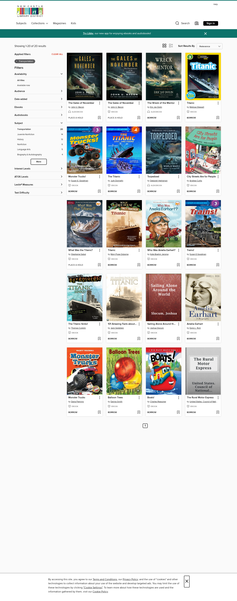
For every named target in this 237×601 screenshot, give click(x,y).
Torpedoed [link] (153, 176)
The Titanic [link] (114, 176)
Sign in (211, 23)
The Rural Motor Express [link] (200, 397)
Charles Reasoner (158, 401)
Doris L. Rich (195, 328)
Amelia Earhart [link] (195, 324)
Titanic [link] (190, 103)
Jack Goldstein (117, 328)
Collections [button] (38, 23)
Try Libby (88, 33)
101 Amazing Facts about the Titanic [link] (122, 324)
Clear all (57, 54)
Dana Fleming (77, 401)
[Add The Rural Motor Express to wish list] (218, 412)
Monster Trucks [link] (76, 397)
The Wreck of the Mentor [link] (161, 103)
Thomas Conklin (78, 328)
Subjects (21, 23)
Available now (23, 85)
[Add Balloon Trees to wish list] (139, 412)
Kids (73, 23)
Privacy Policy (130, 579)
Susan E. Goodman (79, 180)
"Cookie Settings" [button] (93, 587)
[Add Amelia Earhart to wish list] (218, 339)
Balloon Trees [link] (115, 397)
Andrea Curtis (196, 180)
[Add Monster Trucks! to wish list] (99, 191)
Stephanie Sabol (78, 254)
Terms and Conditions (105, 579)
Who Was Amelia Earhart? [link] (161, 250)
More (38, 161)
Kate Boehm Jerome (159, 254)
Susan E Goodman (198, 254)
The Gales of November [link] (81, 103)
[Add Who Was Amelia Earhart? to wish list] (178, 265)
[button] (182, 24)
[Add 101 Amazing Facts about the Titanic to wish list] (139, 339)
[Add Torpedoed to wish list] (178, 191)
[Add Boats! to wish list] (178, 412)
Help (215, 4)
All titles (21, 80)
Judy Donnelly (117, 180)
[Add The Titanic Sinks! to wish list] (99, 339)
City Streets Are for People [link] (201, 176)
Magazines (59, 23)
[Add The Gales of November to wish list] (99, 118)
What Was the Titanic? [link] (80, 250)
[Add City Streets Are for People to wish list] (218, 191)
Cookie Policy (100, 591)
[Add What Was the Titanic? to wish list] (99, 265)
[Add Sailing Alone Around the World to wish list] (178, 339)
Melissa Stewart (197, 107)
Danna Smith (116, 401)
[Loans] (197, 24)
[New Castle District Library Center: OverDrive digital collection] (30, 11)
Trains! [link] (190, 250)
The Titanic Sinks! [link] (78, 324)
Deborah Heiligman (159, 180)
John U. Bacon (77, 107)
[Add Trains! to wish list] (218, 265)
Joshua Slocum (157, 328)
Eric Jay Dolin (156, 107)
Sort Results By (186, 46)
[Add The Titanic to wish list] (139, 191)
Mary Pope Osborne (119, 254)
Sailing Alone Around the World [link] (162, 324)
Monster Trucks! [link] (77, 176)
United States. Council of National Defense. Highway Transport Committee (203, 401)
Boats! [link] (150, 397)
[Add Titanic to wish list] (218, 118)
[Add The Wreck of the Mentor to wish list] (178, 118)
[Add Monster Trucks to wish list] (99, 412)
